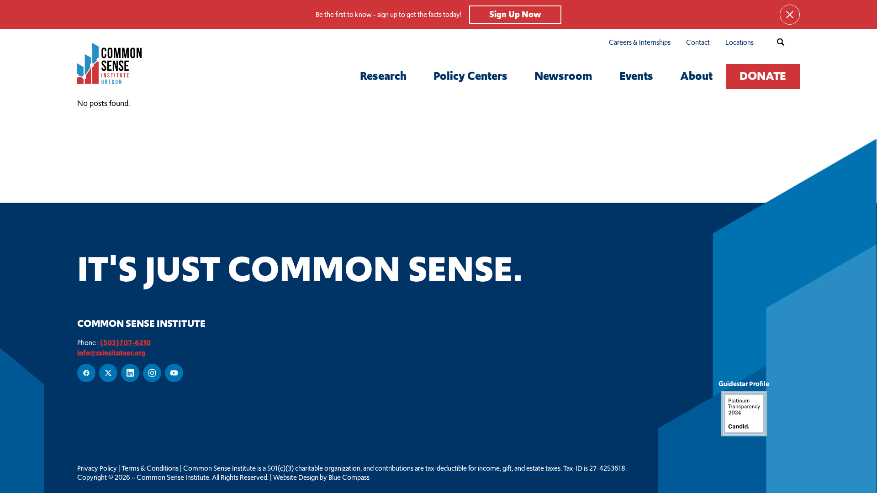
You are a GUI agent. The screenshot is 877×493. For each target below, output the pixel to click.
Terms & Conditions (150, 468)
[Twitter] (108, 373)
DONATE (763, 76)
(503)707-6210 (125, 342)
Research (383, 76)
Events (636, 76)
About (696, 76)
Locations (739, 42)
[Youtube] (174, 373)
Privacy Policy (97, 468)
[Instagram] (152, 373)
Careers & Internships (640, 42)
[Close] (790, 15)
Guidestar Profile (744, 383)
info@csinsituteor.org (111, 352)
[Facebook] (86, 373)
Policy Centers (470, 76)
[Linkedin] (130, 373)
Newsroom (563, 76)
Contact (698, 42)
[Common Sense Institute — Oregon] (124, 63)
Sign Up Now (515, 14)
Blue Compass (349, 477)
